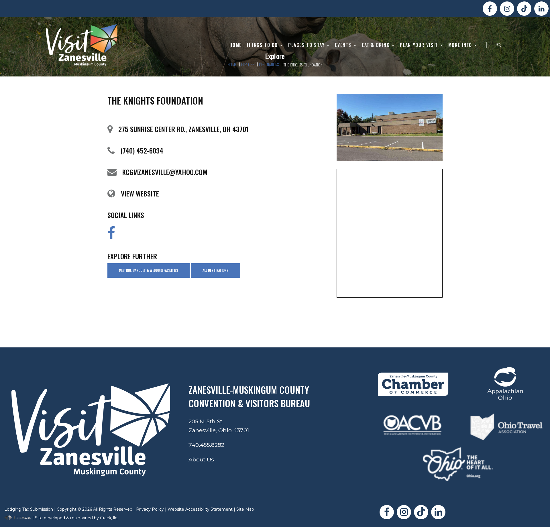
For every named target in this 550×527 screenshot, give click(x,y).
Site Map (245, 509)
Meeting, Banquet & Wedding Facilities (148, 270)
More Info (460, 45)
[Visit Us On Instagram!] (507, 8)
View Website (140, 193)
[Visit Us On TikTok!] (524, 8)
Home (235, 45)
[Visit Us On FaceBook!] (490, 8)
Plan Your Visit (419, 45)
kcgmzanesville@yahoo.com (164, 172)
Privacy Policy (150, 509)
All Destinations (216, 270)
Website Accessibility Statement (200, 509)
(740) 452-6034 (141, 150)
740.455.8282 (206, 444)
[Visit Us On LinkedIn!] (541, 8)
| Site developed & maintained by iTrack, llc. (74, 517)
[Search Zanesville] (499, 45)
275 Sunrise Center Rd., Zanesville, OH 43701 (183, 129)
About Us (201, 459)
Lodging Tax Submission (28, 509)
